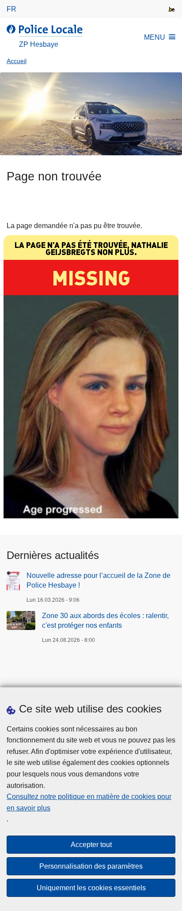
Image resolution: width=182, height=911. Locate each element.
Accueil (17, 61)
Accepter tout (91, 844)
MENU (154, 37)
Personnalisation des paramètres (91, 866)
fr (11, 9)
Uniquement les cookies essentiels (91, 888)
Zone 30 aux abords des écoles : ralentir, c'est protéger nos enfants (105, 620)
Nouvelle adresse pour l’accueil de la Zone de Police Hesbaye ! (99, 580)
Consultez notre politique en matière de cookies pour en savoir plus (89, 802)
